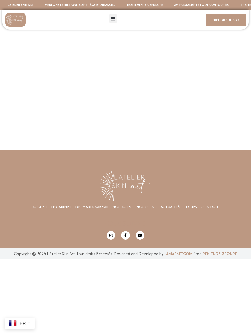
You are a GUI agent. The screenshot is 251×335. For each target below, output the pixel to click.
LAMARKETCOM (178, 254)
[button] (113, 18)
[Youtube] (140, 235)
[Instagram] (111, 235)
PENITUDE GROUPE (219, 254)
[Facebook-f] (125, 235)
